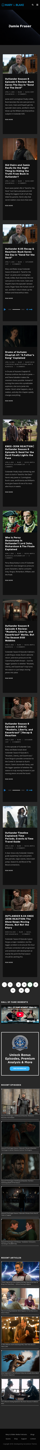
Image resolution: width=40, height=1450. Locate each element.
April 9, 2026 (9, 462)
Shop (16, 1439)
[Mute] (27, 310)
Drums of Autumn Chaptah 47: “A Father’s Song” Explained (19, 355)
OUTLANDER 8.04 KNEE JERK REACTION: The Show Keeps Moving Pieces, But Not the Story (19, 922)
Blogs (27, 92)
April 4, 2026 (9, 846)
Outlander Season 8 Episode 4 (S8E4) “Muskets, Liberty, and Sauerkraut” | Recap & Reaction (19, 729)
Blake (20, 92)
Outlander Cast (19, 464)
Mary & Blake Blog (11, 934)
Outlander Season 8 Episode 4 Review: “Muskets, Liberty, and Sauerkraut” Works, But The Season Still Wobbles (19, 633)
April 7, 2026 (9, 553)
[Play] (4, 309)
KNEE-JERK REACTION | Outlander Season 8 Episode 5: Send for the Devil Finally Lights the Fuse (19, 452)
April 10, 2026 (9, 362)
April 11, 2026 (9, 92)
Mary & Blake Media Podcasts (16, 1434)
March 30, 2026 (10, 932)
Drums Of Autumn (21, 364)
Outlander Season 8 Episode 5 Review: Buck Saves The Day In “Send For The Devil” (19, 83)
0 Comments (22, 94)
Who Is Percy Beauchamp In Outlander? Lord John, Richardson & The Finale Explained (20, 543)
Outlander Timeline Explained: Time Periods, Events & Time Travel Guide (19, 837)
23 (21, 990)
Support (24, 1439)
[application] (20, 309)
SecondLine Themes (30, 1444)
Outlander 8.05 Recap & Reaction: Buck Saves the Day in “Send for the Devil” (20, 253)
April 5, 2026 (9, 645)
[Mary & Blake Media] (13, 5)
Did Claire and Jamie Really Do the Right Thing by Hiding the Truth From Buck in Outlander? (17, 171)
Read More (9, 119)
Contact (33, 1439)
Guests (8, 1439)
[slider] (32, 311)
